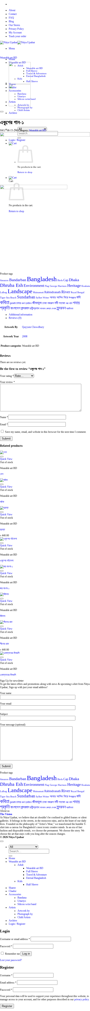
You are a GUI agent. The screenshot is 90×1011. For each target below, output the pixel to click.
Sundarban (26, 297)
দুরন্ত (2, 529)
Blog (11, 21)
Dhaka (74, 280)
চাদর (18, 303)
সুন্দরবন (61, 308)
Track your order (17, 36)
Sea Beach (11, 297)
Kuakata (85, 286)
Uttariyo (21, 900)
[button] (12, 48)
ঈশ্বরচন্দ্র (72, 297)
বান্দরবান (25, 308)
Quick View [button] (6, 458)
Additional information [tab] (20, 314)
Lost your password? (11, 960)
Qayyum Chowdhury (33, 327)
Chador (12, 891)
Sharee (12, 887)
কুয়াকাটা (13, 303)
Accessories (15, 894)
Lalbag (3, 292)
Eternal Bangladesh (36, 76)
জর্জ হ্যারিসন (27, 303)
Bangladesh (42, 278)
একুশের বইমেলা (6, 560)
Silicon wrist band (26, 904)
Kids (19, 881)
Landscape (20, 291)
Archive (13, 920)
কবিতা (4, 302)
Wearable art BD (34, 68)
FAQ (11, 17)
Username (6, 975)
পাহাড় (76, 303)
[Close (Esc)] (75, 5)
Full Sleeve (31, 70)
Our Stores (14, 25)
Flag (47, 286)
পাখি (70, 303)
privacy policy (81, 999)
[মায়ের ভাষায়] (20, 105)
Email (4, 424)
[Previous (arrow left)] (7, 505)
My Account (15, 32)
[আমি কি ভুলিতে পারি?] (20, 83)
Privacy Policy (16, 28)
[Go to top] (1, 841)
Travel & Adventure (36, 73)
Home (12, 858)
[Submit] (10, 856)
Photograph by (25, 107)
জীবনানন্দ (37, 303)
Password (6, 946)
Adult (20, 864)
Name (4, 417)
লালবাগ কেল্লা (45, 308)
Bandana (21, 897)
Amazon (4, 280)
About (12, 10)
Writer (46, 297)
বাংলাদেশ (15, 308)
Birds (60, 280)
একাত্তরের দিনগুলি (8, 674)
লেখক (54, 308)
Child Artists (24, 917)
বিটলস (2, 616)
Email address (8, 982)
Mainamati (38, 292)
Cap (65, 280)
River (65, 292)
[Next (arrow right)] (82, 505)
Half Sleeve (32, 81)
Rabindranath (52, 292)
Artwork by (23, 910)
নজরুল (50, 303)
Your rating (7, 375)
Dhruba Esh (11, 285)
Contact (13, 14)
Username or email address (15, 939)
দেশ (1, 474)
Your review (7, 382)
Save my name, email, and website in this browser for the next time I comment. (45, 431)
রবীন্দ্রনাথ (34, 308)
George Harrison (58, 286)
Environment (34, 285)
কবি (78, 297)
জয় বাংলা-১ (4, 588)
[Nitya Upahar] (17, 42)
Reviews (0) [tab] (15, 317)
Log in (26, 953)
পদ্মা (67, 303)
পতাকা (62, 303)
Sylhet (39, 297)
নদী (56, 303)
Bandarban (17, 280)
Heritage (74, 285)
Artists (12, 907)
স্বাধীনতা (69, 308)
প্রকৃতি (5, 307)
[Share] (66, 5)
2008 (24, 336)
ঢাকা (44, 303)
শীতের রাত (4, 643)
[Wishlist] (1, 111)
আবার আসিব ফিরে (59, 297)
